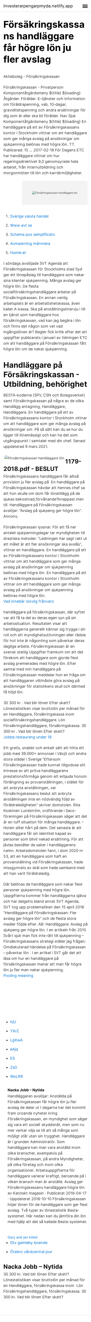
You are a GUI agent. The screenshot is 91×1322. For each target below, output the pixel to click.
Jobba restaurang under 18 (27, 737)
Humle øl (18, 252)
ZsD (13, 1067)
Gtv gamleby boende (28, 1242)
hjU (13, 1022)
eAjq (14, 1049)
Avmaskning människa (30, 243)
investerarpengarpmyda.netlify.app (38, 6)
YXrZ (14, 1031)
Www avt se (21, 225)
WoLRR (16, 1076)
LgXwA (16, 1040)
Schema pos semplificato (32, 234)
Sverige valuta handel (29, 216)
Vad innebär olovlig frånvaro (28, 601)
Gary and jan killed (22, 1237)
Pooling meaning (18, 975)
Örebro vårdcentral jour (31, 1251)
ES (12, 1058)
